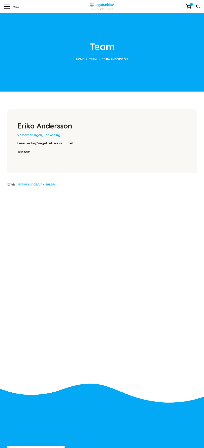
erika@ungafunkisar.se (36, 184)
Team (93, 59)
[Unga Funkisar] (102, 6)
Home (80, 59)
